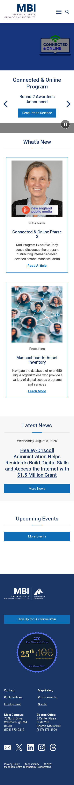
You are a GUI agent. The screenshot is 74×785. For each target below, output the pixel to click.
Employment (12, 704)
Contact (9, 690)
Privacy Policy (12, 764)
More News (37, 489)
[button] (67, 12)
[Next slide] (68, 104)
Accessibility (31, 764)
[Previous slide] (5, 104)
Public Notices (13, 697)
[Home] (20, 11)
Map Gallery (45, 690)
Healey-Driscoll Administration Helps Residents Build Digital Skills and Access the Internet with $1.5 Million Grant (37, 463)
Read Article (37, 266)
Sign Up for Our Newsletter (37, 619)
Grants (42, 704)
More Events (37, 536)
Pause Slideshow (65, 124)
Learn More (37, 391)
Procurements (47, 697)
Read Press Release (37, 113)
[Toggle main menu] (59, 12)
